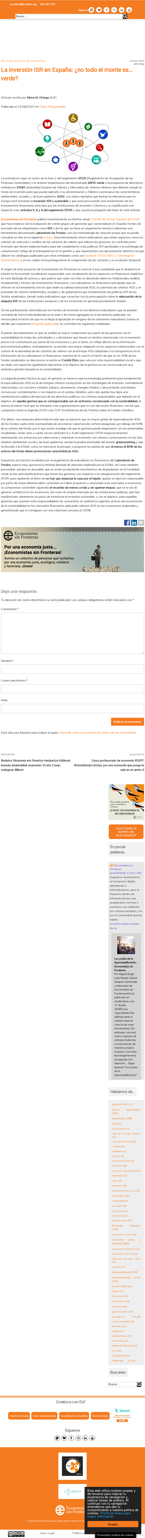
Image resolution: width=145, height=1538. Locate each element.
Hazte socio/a (19, 1416)
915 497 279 (47, 4)
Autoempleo (122, 1118)
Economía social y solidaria (126, 1241)
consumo (119, 1165)
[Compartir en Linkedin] (134, 523)
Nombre (7, 661)
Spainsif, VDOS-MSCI (100, 255)
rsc (116, 1350)
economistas (120, 1215)
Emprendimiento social (126, 1279)
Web (4, 700)
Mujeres (118, 1331)
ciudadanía (119, 1151)
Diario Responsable (53, 106)
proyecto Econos (121, 1336)
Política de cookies (84, 1533)
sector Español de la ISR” (123, 219)
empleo (118, 1266)
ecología (119, 1205)
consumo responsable (126, 1170)
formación (120, 1301)
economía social (124, 1234)
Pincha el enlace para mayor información (109, 1514)
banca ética (120, 1128)
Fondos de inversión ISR (18, 61)
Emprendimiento (125, 1272)
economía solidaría (126, 1248)
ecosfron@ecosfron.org (23, 4)
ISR (136, 1316)
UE (131, 1360)
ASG (3, 61)
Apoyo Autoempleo (126, 1111)
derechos (119, 1185)
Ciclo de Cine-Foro (124, 1141)
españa (117, 1291)
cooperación (119, 1175)
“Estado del (98, 219)
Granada (118, 1316)
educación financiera (125, 1254)
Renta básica (120, 1341)
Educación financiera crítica (126, 1260)
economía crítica (122, 1220)
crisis (117, 1180)
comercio (118, 1156)
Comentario (10, 609)
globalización (122, 1311)
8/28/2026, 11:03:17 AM (127, 872)
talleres (117, 1360)
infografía (37, 324)
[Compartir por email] (141, 523)
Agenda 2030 (122, 1104)
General (119, 1306)
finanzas (120, 1296)
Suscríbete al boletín (74, 1416)
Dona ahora (100, 1416)
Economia (119, 1211)
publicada (51, 324)
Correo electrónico (14, 680)
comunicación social (123, 1161)
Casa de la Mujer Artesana (126, 1135)
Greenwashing (38, 61)
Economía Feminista (126, 1227)
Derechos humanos (126, 1190)
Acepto (113, 1524)
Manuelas (119, 1326)
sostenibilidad (121, 1355)
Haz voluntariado (44, 1416)
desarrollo (121, 1195)
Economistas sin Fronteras (121, 867)
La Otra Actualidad (123, 1321)
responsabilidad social (124, 1345)
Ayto (117, 1123)
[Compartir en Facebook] (127, 523)
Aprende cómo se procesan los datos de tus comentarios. (98, 732)
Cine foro (118, 1146)
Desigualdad (120, 1201)
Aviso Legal (47, 1533)
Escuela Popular (122, 1286)
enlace (48, 237)
